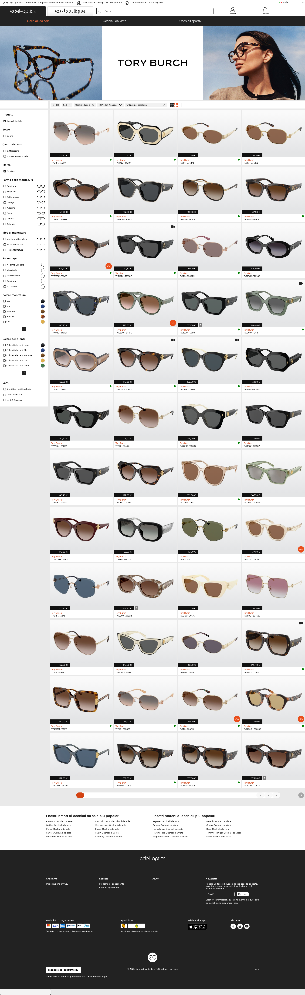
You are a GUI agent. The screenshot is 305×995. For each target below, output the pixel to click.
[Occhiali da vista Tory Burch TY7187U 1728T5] (273, 755)
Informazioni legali (98, 976)
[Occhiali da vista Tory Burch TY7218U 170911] (145, 528)
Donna (10, 136)
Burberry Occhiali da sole (108, 836)
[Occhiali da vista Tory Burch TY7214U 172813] (81, 189)
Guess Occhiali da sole (107, 829)
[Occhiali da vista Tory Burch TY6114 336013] (81, 642)
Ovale (9, 213)
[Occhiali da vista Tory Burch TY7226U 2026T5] (145, 585)
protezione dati (78, 976)
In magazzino (13, 151)
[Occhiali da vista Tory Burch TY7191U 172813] (273, 642)
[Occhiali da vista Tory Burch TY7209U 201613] (145, 359)
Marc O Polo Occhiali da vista (167, 832)
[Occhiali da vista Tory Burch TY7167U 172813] (273, 189)
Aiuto (155, 878)
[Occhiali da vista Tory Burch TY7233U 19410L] (145, 302)
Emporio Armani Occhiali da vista (170, 836)
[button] (23, 11)
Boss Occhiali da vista (218, 829)
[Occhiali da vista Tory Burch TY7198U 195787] (81, 302)
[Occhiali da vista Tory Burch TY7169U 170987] (81, 472)
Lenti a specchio (15, 400)
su (256, 969)
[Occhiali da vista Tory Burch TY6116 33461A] (209, 642)
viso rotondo (13, 275)
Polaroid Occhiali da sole (59, 836)
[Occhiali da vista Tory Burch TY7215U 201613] (145, 472)
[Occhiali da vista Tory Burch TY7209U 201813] (81, 528)
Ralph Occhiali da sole (107, 832)
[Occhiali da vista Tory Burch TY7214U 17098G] (273, 245)
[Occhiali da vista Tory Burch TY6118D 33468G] (273, 585)
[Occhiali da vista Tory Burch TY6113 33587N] (209, 245)
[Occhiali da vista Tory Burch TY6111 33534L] (81, 585)
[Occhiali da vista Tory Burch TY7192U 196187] (145, 132)
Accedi (233, 14)
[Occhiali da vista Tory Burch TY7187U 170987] (145, 245)
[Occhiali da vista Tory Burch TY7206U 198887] (145, 642)
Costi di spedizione (109, 887)
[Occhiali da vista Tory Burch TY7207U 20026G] (273, 472)
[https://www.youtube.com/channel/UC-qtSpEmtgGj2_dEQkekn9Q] (247, 927)
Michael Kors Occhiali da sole (110, 825)
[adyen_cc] (48, 926)
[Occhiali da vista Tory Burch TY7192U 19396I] (81, 359)
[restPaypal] (71, 926)
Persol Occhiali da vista (218, 821)
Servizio (103, 878)
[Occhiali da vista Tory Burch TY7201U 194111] (273, 302)
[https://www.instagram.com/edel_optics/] (240, 927)
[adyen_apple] (80, 926)
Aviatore (11, 208)
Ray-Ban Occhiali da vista (166, 821)
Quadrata (11, 186)
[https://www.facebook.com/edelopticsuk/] (233, 927)
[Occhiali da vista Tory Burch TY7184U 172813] (145, 755)
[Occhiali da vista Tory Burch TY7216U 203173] (209, 585)
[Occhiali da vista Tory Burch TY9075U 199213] (81, 698)
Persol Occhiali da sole (58, 829)
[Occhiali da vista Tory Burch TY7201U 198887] (209, 415)
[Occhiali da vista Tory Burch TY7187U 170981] (209, 302)
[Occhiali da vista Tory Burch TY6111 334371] (209, 528)
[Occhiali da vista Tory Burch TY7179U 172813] (209, 755)
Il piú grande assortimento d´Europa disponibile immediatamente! (41, 2)
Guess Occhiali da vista (218, 825)
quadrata (11, 281)
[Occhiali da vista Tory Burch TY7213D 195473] (209, 472)
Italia (285, 2)
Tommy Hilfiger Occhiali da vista (223, 832)
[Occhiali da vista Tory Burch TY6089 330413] (209, 189)
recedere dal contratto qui (63, 969)
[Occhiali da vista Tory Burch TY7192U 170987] (273, 359)
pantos (10, 218)
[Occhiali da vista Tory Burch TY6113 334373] (273, 132)
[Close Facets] (24, 105)
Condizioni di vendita (57, 976)
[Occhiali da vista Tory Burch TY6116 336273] (209, 132)
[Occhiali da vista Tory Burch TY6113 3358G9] (145, 698)
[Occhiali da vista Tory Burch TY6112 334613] (145, 415)
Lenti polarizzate (14, 394)
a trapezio (12, 286)
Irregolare (11, 191)
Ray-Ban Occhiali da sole (59, 821)
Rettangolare (13, 197)
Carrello (265, 14)
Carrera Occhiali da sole (58, 832)
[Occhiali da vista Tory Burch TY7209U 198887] (209, 359)
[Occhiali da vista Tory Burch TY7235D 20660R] (273, 698)
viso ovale (12, 270)
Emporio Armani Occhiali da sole (112, 821)
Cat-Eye (10, 202)
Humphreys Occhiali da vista (167, 829)
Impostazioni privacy (57, 884)
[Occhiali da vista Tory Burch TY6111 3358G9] (81, 132)
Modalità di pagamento (111, 884)
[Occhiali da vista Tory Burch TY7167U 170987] (273, 415)
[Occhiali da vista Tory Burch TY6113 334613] (209, 698)
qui (235, 903)
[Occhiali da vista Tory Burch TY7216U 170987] (81, 415)
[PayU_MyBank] (86, 926)
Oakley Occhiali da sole (58, 825)
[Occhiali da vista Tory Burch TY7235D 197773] (273, 528)
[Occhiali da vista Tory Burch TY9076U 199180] (81, 755)
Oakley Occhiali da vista (165, 825)
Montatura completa (17, 239)
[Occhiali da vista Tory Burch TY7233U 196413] (81, 245)
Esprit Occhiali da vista (218, 836)
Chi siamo (52, 878)
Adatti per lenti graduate (19, 389)
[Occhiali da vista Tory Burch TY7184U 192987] (145, 189)
